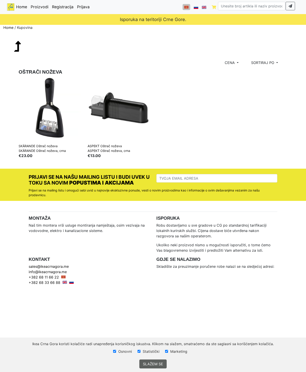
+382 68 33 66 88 (44, 282)
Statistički (151, 351)
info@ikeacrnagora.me (48, 272)
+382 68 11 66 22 (44, 277)
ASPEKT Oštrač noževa (105, 146)
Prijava (83, 6)
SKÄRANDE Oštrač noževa (38, 146)
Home (22, 6)
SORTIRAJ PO (263, 62)
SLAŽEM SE (153, 364)
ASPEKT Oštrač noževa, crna (109, 151)
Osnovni (125, 351)
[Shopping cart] (214, 7)
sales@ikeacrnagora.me (49, 266)
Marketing (178, 351)
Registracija (62, 6)
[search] (290, 6)
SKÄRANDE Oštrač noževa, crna (42, 151)
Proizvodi (39, 6)
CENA (230, 62)
